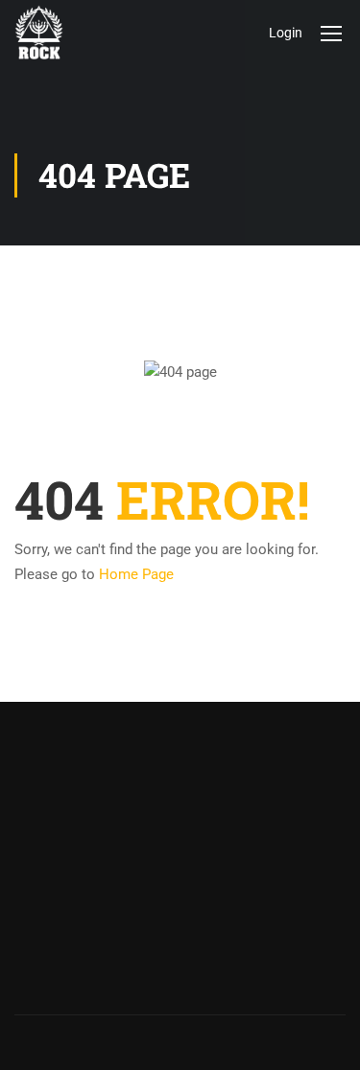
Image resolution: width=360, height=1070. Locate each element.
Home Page (136, 574)
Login (285, 32)
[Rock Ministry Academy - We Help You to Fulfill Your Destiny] (38, 32)
